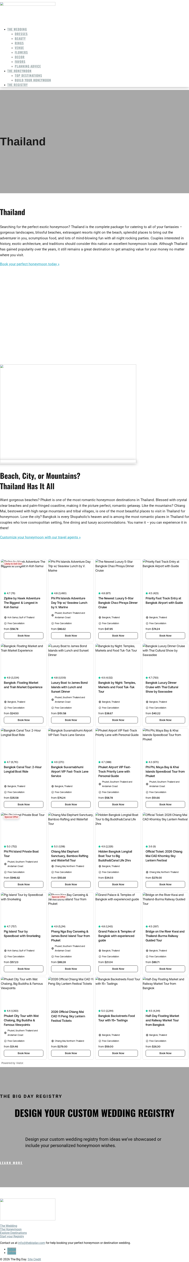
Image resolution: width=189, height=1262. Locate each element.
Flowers (21, 52)
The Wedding (17, 29)
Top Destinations (28, 75)
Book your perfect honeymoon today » (29, 264)
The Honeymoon (19, 70)
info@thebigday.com (31, 1243)
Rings (19, 43)
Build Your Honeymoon (33, 80)
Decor (20, 57)
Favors (20, 61)
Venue (19, 47)
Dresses (21, 33)
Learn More (11, 1163)
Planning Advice (28, 66)
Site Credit (34, 1259)
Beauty (20, 38)
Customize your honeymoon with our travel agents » (40, 537)
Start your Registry (12, 1236)
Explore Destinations (13, 1233)
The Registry (17, 84)
